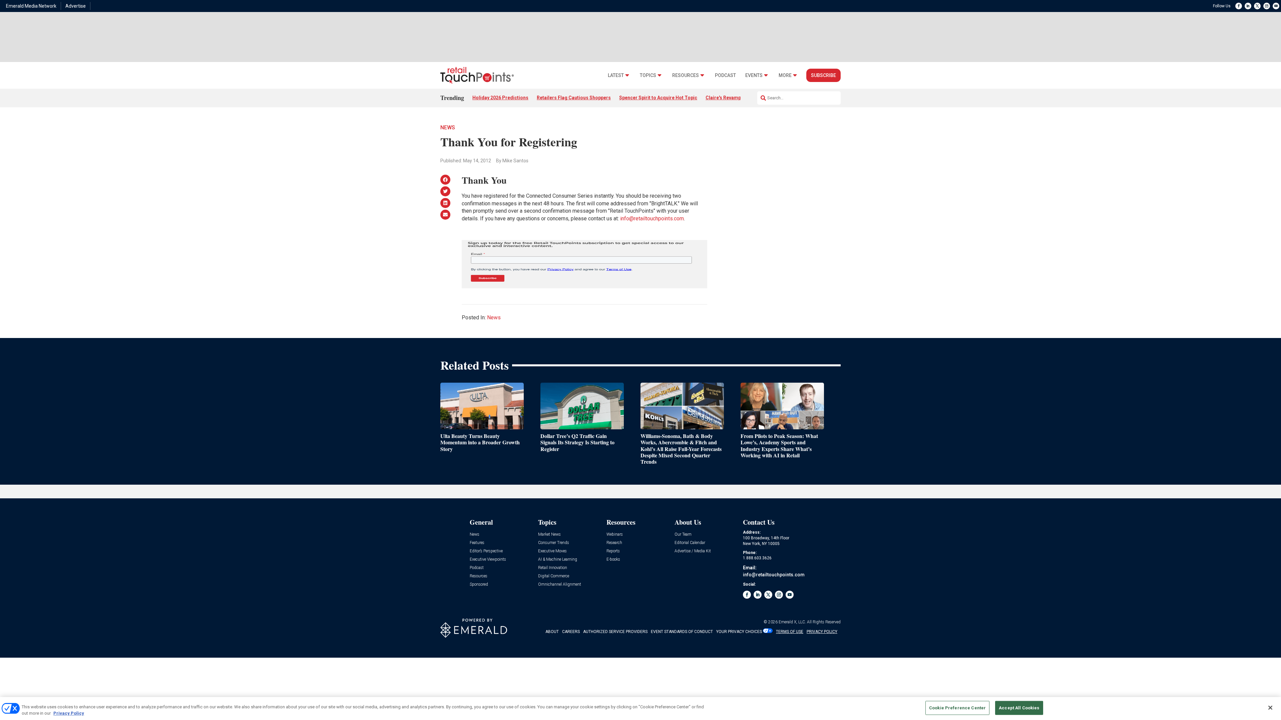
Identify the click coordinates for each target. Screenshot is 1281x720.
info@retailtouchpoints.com (652, 218)
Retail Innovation (552, 568)
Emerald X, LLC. (792, 622)
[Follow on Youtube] (1276, 6)
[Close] (1270, 707)
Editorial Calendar (690, 543)
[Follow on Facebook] (1238, 6)
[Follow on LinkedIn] (1248, 6)
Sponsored (479, 584)
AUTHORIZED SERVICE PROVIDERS (615, 631)
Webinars (614, 534)
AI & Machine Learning (557, 559)
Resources (685, 75)
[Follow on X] (1257, 6)
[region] (640, 708)
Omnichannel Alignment (559, 584)
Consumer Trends (553, 543)
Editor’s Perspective (486, 551)
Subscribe (823, 75)
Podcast (725, 75)
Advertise (75, 6)
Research (614, 543)
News (447, 127)
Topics (648, 75)
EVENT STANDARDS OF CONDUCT (682, 631)
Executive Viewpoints (488, 559)
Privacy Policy (68, 713)
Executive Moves (552, 551)
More (785, 75)
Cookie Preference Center (957, 707)
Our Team (683, 534)
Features (477, 543)
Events (754, 75)
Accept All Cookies (1019, 707)
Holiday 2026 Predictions (500, 97)
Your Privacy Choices (739, 631)
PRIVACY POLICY (822, 631)
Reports (613, 551)
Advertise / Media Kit (693, 551)
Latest (616, 75)
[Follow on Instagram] (1266, 6)
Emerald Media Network (31, 6)
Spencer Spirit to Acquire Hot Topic (658, 97)
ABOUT (552, 631)
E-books (613, 559)
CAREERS (571, 631)
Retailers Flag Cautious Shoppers (574, 97)
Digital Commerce (553, 576)
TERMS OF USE (789, 631)
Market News (549, 534)
